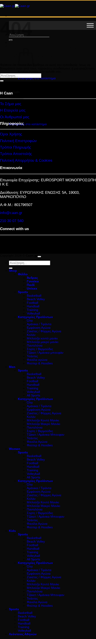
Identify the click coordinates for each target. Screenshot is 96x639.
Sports (14, 609)
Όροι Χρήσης (11, 134)
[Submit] (11, 40)
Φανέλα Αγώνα (37, 441)
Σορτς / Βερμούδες (40, 349)
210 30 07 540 (11, 221)
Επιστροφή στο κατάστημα (37, 78)
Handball (33, 306)
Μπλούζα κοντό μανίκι (42, 338)
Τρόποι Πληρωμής (15, 147)
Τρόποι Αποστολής (16, 154)
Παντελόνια (34, 345)
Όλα (30, 320)
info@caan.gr (11, 213)
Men (12, 367)
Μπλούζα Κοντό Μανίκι (43, 420)
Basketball (34, 295)
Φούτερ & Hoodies (40, 363)
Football (32, 302)
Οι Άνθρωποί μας (14, 117)
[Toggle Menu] (90, 25)
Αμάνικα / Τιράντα (39, 324)
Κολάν (31, 335)
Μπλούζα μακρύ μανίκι (42, 342)
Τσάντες (32, 356)
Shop (13, 270)
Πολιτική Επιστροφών (18, 141)
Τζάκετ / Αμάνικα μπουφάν (45, 352)
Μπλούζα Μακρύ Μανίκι (43, 424)
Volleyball (33, 313)
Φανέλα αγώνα (37, 359)
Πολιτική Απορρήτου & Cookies (26, 160)
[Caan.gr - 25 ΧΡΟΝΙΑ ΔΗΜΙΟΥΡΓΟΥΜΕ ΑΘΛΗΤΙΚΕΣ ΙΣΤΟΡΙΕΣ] (15, 6)
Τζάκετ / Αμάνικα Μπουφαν (45, 434)
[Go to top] (39, 256)
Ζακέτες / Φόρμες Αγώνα (44, 331)
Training (32, 310)
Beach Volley (36, 299)
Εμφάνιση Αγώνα (38, 327)
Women (14, 449)
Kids (12, 531)
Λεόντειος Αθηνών (23, 634)
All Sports (33, 395)
